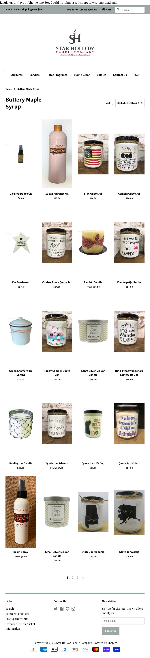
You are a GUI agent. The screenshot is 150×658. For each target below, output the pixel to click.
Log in (70, 10)
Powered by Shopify (105, 643)
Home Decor (82, 75)
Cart (108, 10)
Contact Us (120, 75)
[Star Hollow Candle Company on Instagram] (73, 609)
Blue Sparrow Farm (16, 619)
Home (8, 89)
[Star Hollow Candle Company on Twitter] (56, 609)
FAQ (136, 75)
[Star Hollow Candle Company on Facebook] (61, 609)
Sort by (109, 103)
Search (9, 608)
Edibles (101, 75)
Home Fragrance (56, 75)
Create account (88, 10)
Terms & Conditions (17, 613)
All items (16, 75)
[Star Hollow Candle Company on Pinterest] (67, 609)
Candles (34, 75)
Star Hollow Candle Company (74, 643)
